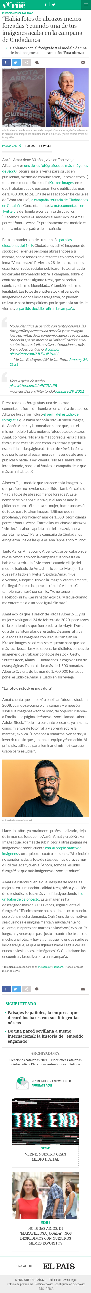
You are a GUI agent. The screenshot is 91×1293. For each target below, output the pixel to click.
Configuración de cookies (70, 1284)
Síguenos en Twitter (53, 4)
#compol (52, 349)
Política (74, 1064)
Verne (13, 4)
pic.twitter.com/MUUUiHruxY (33, 354)
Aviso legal (69, 1280)
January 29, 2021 (69, 391)
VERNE (45, 1148)
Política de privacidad (20, 1284)
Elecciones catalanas (18, 13)
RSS (41, 1288)
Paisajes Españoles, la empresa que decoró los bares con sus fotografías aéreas (44, 1017)
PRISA (49, 1288)
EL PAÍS (59, 1265)
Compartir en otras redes (26, 62)
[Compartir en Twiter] (16, 62)
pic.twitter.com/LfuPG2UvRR (33, 385)
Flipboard (57, 966)
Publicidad (55, 1280)
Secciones (86, 5)
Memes (45, 1222)
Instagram (44, 966)
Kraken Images (61, 182)
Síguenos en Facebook (45, 4)
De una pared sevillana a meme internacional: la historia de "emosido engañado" (45, 1036)
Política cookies (44, 1284)
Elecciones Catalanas (66, 1060)
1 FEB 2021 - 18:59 (37, 145)
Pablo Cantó (12, 145)
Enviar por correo (83, 63)
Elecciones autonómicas (48, 1064)
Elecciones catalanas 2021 (28, 1060)
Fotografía (20, 1064)
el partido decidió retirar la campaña (45, 308)
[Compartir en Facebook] (6, 62)
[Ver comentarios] (38, 62)
